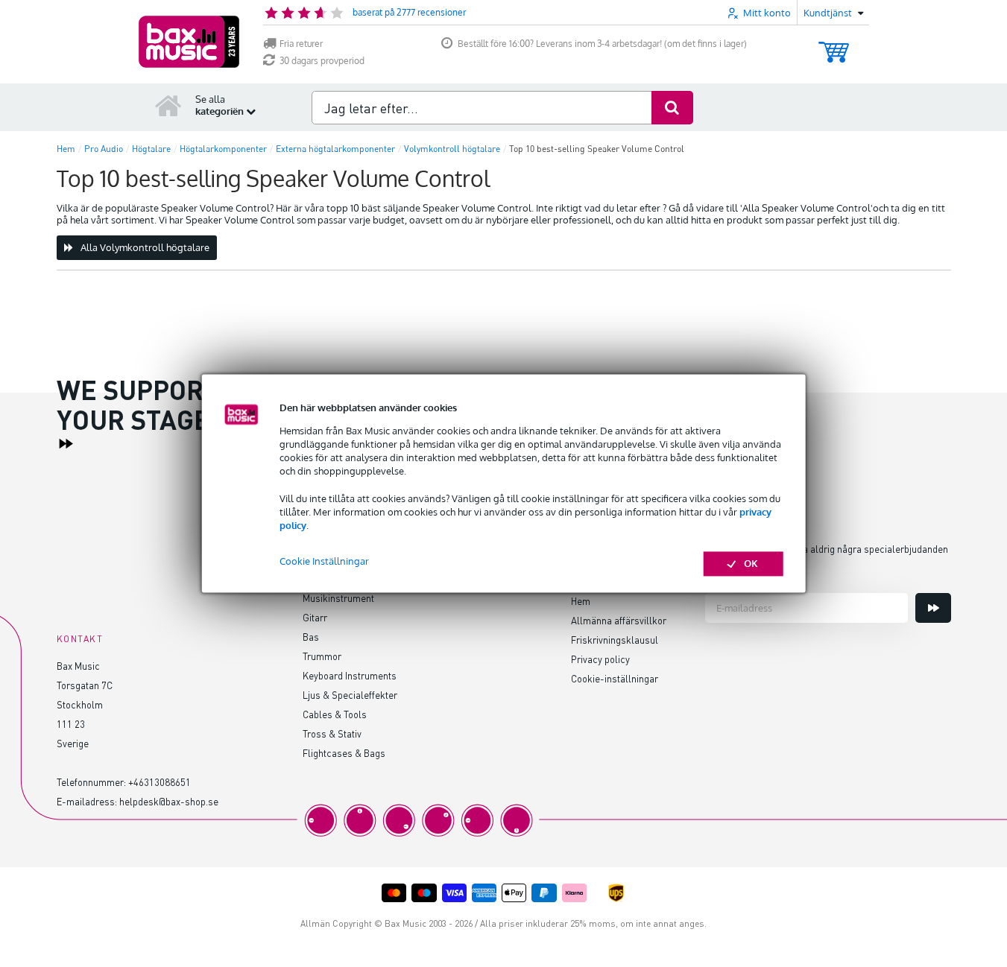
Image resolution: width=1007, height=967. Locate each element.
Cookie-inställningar (614, 678)
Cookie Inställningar (324, 562)
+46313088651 (159, 782)
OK (751, 564)
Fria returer (301, 43)
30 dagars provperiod (322, 60)
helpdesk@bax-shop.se (168, 801)
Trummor (322, 656)
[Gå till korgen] (833, 45)
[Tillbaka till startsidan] (168, 105)
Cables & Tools (335, 714)
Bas (311, 636)
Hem (580, 601)
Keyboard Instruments (350, 675)
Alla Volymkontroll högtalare (145, 247)
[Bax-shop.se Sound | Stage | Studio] (189, 42)
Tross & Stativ (332, 733)
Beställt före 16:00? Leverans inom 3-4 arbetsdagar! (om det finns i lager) (602, 43)
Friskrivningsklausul (614, 639)
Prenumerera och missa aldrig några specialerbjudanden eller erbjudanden (826, 558)
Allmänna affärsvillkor (618, 620)
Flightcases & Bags (344, 752)
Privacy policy (600, 659)
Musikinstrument (338, 598)
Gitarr (315, 617)
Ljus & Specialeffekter (350, 694)
